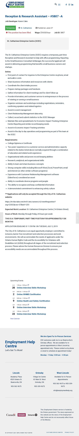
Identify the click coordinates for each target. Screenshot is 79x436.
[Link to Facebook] (66, 4)
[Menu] (59, 4)
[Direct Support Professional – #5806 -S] (1, 218)
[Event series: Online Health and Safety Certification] (29, 298)
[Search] (55, 4)
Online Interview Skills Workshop (31, 287)
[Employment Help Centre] (15, 4)
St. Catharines (26, 28)
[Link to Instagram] (69, 4)
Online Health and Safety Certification (33, 301)
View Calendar (15, 319)
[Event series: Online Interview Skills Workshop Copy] (28, 285)
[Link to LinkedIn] (72, 4)
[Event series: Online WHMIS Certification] (29, 291)
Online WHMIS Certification (29, 294)
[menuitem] (55, 4)
